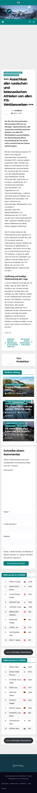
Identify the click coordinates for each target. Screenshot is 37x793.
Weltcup (27, 401)
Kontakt (4, 788)
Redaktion (18, 110)
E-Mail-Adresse (10, 524)
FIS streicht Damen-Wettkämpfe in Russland (25, 342)
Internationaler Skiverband (13, 72)
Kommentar (9, 470)
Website (7, 536)
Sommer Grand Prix (11, 423)
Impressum (5, 783)
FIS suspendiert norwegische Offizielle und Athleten (18, 409)
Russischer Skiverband (11, 75)
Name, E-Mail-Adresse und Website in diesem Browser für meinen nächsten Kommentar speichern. (18, 555)
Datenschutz (14, 783)
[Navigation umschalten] (33, 21)
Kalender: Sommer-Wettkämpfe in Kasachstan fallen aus (12, 343)
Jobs (29, 783)
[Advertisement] (18, 44)
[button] (30, 22)
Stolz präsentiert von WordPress (15, 776)
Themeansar (24, 778)
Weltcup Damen (10, 403)
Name (7, 512)
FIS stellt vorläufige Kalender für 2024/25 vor (18, 431)
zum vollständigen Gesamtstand (18, 652)
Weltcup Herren (22, 403)
